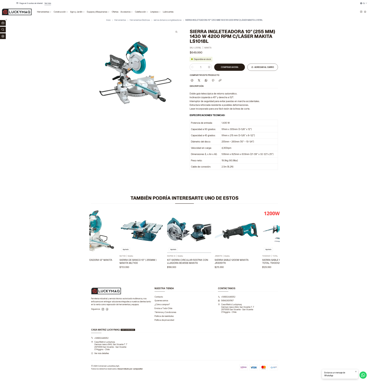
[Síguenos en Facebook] (365, 12)
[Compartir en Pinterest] (213, 80)
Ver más (251, 3)
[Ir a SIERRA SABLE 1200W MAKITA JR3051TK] (227, 231)
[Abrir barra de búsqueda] (3, 29)
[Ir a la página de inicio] (17, 11)
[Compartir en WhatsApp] (206, 80)
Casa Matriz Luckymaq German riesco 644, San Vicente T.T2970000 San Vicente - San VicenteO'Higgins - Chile (237, 308)
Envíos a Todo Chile (163, 308)
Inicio (108, 20)
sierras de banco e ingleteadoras (167, 20)
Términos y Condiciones (165, 312)
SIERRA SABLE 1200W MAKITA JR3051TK (222, 261)
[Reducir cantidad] (192, 67)
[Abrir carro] (3, 23)
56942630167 (227, 300)
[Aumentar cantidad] (209, 67)
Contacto (159, 297)
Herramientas (120, 20)
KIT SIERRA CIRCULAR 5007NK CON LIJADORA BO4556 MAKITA (178, 261)
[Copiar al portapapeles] (220, 80)
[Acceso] (3, 36)
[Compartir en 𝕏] (199, 80)
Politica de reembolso (164, 316)
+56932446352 (228, 297)
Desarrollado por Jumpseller (130, 369)
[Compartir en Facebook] (192, 80)
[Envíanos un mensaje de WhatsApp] (363, 375)
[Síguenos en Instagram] (361, 12)
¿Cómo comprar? (162, 304)
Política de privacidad (164, 320)
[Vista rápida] (101, 231)
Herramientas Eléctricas (140, 20)
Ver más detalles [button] (101, 353)
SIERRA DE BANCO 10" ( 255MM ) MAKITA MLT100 (128, 261)
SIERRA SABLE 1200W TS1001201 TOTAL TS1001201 (271, 261)
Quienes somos (161, 300)
